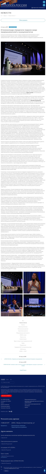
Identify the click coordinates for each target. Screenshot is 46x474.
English (7, 379)
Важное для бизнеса (23, 326)
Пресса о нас (23, 337)
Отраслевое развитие (23, 330)
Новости (5, 15)
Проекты (26, 407)
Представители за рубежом (19, 427)
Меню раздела (23, 20)
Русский (3, 379)
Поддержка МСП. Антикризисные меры (23, 347)
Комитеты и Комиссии (5, 404)
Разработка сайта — (6, 411)
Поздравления (23, 345)
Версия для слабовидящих (39, 7)
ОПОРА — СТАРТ (23, 351)
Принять (6, 470)
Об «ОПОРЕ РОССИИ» (5, 399)
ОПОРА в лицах (23, 335)
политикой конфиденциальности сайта (11, 468)
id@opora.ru (4, 425)
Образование (27, 405)
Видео (23, 343)
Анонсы (23, 324)
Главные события (11, 15)
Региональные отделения (18, 425)
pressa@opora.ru (4, 457)
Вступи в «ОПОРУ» (6, 395)
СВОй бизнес (23, 349)
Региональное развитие (23, 328)
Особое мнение (23, 339)
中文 (11, 379)
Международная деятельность (23, 333)
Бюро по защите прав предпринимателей (23, 341)
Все (23, 320)
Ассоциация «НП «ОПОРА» (6, 401)
